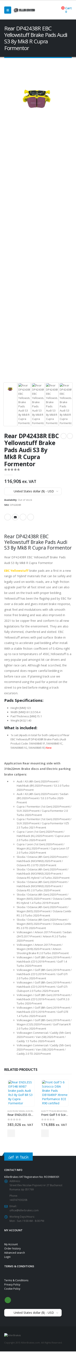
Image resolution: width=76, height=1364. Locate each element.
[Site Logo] (24, 10)
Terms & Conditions (16, 1280)
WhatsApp (30, 517)
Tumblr (23, 517)
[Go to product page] (21, 1093)
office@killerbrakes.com (24, 1210)
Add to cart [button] (11, 1133)
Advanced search (14, 1252)
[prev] (63, 436)
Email (15, 517)
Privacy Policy (12, 1284)
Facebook (7, 517)
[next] (70, 436)
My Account (11, 1244)
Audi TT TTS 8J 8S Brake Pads (54, 1111)
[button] (7, 10)
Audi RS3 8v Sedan (16, 1111)
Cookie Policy (12, 1288)
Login (7, 1256)
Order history (12, 1248)
